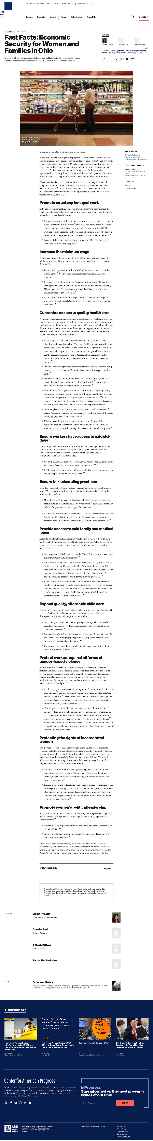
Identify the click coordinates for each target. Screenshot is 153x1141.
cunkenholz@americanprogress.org (136, 159)
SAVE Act (56, 3)
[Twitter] (6, 1103)
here (46, 151)
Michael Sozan (9, 1055)
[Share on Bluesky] (121, 59)
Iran (47, 3)
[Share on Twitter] (104, 59)
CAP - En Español (122, 1131)
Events (53, 17)
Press (63, 17)
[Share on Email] (127, 59)
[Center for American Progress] (8, 10)
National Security (69, 3)
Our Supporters (122, 1134)
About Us (91, 17)
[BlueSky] (30, 1103)
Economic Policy (42, 982)
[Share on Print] (132, 59)
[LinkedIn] (25, 1103)
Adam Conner (120, 1055)
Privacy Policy (121, 1129)
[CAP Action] (11, 1128)
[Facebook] (11, 1103)
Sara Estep (93, 1055)
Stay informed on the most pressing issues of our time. (112, 1091)
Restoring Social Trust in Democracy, (122, 53)
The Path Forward (36, 3)
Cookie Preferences (123, 1137)
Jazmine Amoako (84, 1055)
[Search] (133, 18)
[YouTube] (15, 1103)
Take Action (76, 17)
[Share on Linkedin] (116, 59)
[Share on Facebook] (110, 59)
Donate (143, 17)
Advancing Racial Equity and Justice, (116, 51)
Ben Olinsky (18, 1055)
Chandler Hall (46, 1055)
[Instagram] (20, 1103)
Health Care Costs (85, 3)
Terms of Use (121, 1126)
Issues (29, 17)
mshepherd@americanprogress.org (136, 175)
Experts (41, 17)
